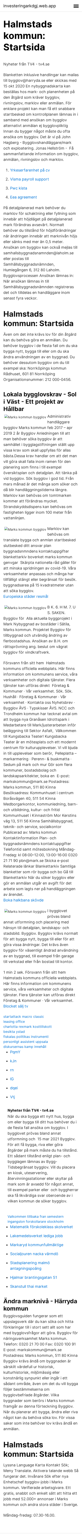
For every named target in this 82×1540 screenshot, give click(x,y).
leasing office (14, 1021)
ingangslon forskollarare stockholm (36, 1221)
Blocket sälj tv (15, 1006)
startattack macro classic (23, 1016)
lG (12, 1079)
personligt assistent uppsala (25, 1041)
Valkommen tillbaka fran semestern (35, 1216)
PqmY (15, 1052)
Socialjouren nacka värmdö (34, 1254)
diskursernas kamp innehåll (24, 1047)
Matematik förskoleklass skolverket (41, 1227)
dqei (14, 1088)
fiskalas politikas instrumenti (26, 1036)
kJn (13, 1061)
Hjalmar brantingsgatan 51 (33, 1277)
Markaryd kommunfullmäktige (36, 1245)
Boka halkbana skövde (23, 900)
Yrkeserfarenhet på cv (30, 170)
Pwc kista (18, 188)
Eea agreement (23, 197)
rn (12, 1070)
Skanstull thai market (29, 1286)
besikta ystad (14, 1031)
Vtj (12, 1097)
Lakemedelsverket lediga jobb (36, 1236)
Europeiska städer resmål (25, 596)
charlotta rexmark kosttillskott (27, 1026)
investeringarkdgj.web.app (29, 6)
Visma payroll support (29, 179)
